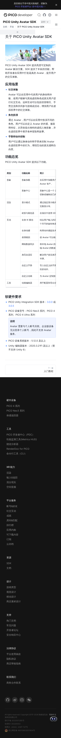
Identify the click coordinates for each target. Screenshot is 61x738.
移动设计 (11, 596)
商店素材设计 (14, 601)
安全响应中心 (14, 634)
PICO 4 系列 (13, 405)
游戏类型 (11, 587)
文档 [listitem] (5, 26)
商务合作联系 (14, 682)
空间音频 (11, 486)
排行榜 (10, 525)
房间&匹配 (12, 520)
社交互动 (11, 510)
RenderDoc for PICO (18, 448)
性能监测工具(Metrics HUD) (22, 439)
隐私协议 (11, 658)
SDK (9, 563)
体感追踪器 (12, 415)
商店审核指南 (14, 663)
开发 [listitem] (12, 26)
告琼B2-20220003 (12, 724)
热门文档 (11, 620)
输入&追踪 (12, 477)
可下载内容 (12, 534)
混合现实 (11, 482)
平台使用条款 (14, 654)
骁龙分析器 (12, 444)
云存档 (10, 544)
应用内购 (11, 529)
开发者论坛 (12, 630)
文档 (9, 567)
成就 (9, 515)
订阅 (9, 539)
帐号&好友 (12, 506)
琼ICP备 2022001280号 (14, 720)
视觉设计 (11, 591)
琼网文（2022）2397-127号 (16, 727)
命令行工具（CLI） (17, 453)
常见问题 (11, 625)
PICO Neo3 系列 (15, 410)
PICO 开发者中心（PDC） (20, 434)
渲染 (9, 472)
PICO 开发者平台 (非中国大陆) (29, 6)
